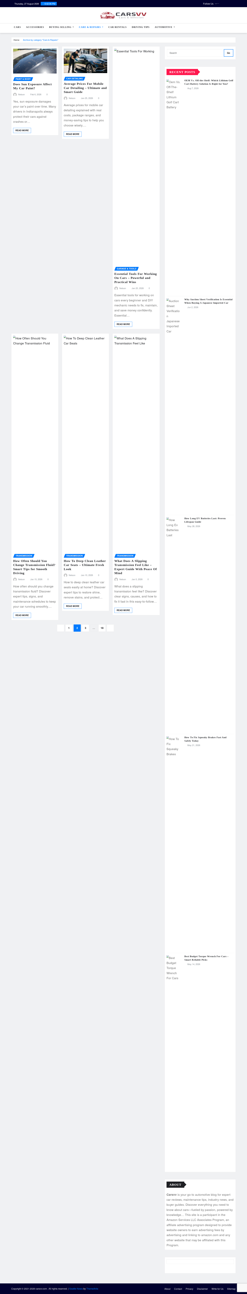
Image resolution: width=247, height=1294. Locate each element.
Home (16, 39)
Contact (178, 1288)
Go (228, 52)
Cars (17, 27)
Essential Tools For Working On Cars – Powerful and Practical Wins (135, 278)
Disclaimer (202, 1288)
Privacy (189, 1288)
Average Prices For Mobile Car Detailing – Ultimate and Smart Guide (85, 88)
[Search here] (235, 28)
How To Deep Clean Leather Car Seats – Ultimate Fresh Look (85, 565)
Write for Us (217, 1288)
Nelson (21, 94)
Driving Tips (141, 27)
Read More (22, 130)
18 (102, 628)
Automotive (164, 27)
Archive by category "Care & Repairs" (40, 39)
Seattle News (76, 1288)
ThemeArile (92, 1288)
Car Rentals (117, 27)
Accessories (35, 27)
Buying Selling (60, 27)
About (167, 1288)
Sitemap (231, 1288)
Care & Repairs (90, 27)
